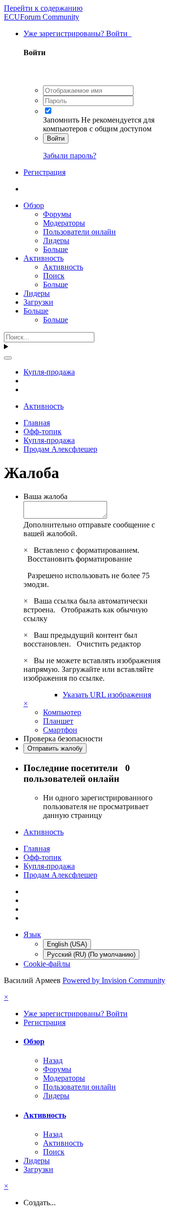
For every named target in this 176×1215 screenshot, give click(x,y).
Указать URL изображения (107, 695)
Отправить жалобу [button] (55, 748)
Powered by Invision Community (114, 980)
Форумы (57, 214)
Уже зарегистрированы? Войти (77, 33)
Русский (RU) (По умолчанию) (91, 954)
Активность (43, 258)
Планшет (58, 721)
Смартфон (60, 730)
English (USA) (67, 944)
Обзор (33, 205)
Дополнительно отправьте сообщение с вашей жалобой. (89, 529)
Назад (53, 1060)
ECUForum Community (41, 17)
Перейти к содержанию (43, 8)
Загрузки (38, 302)
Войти (56, 138)
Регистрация (44, 172)
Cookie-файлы (46, 964)
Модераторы (64, 223)
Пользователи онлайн (79, 232)
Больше (55, 249)
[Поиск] (8, 357)
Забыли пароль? (69, 155)
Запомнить (61, 120)
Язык (32, 934)
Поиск (54, 276)
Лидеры (56, 240)
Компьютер (62, 712)
